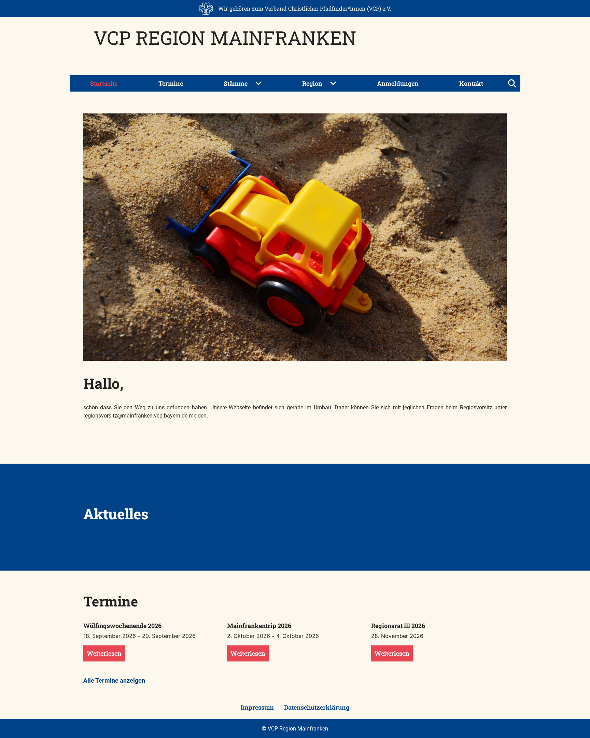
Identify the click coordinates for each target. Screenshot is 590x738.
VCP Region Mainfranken (225, 37)
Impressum (257, 707)
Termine (170, 83)
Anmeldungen (398, 83)
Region (312, 83)
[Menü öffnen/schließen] (512, 83)
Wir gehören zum (304, 8)
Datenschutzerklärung (316, 707)
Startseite (103, 83)
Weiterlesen (104, 653)
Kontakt (471, 83)
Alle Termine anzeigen (114, 680)
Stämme (236, 83)
